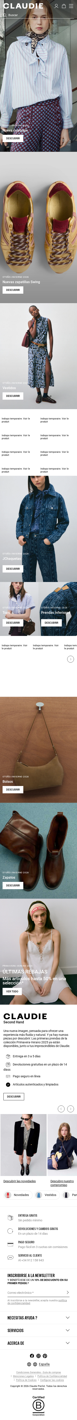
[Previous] (61, 1108)
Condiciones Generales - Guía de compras (38, 1372)
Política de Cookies (26, 1380)
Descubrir (13, 138)
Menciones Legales (23, 1376)
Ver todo (12, 991)
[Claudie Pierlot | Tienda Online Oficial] (23, 6)
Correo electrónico (19, 1292)
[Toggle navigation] (71, 6)
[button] (56, 5)
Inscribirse (68, 1292)
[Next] (70, 659)
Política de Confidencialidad (52, 1376)
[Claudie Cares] (38, 1406)
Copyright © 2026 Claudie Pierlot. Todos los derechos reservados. (38, 1387)
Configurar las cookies (52, 1380)
